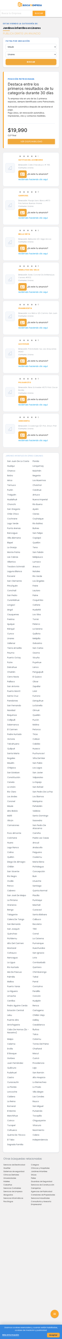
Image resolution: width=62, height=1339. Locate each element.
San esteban (13, 772)
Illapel (10, 542)
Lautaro (36, 590)
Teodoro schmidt (16, 566)
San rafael (38, 786)
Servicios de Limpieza (12, 1191)
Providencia (38, 1063)
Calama (11, 1043)
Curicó (36, 1058)
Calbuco (37, 919)
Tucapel (11, 1125)
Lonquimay (38, 466)
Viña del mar (39, 758)
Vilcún (10, 820)
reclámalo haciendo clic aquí (33, 179)
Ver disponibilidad (31, 141)
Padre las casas (41, 837)
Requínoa (12, 715)
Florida (36, 461)
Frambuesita (25, 308)
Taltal (35, 976)
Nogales (11, 758)
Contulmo (38, 986)
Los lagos (37, 767)
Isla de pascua (14, 972)
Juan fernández (15, 1063)
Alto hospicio (39, 1077)
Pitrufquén (12, 585)
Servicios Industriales (40, 1198)
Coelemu (37, 857)
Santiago (37, 885)
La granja (12, 547)
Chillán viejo (39, 1015)
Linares (10, 638)
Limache (11, 996)
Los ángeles (38, 580)
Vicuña (36, 657)
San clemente (14, 580)
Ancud (36, 842)
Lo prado (37, 1087)
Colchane (12, 837)
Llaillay (36, 1019)
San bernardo (14, 924)
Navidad (11, 710)
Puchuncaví (39, 753)
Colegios (35, 1164)
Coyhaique (38, 518)
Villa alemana (14, 537)
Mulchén (37, 470)
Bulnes (36, 528)
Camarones (13, 825)
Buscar (39, 13)
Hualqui (11, 466)
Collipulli (11, 719)
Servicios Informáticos (13, 1198)
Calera (36, 1134)
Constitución (13, 777)
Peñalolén (37, 806)
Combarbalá (39, 962)
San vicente (13, 871)
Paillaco (11, 681)
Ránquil (10, 628)
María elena (38, 861)
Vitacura (37, 1125)
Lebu (9, 1015)
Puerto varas (13, 986)
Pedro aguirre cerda (17, 1005)
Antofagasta (13, 1024)
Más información (10, 1335)
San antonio (13, 686)
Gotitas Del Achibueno (30, 160)
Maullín (10, 763)
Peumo (10, 652)
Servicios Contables (12, 1188)
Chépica (11, 767)
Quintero (37, 967)
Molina (36, 724)
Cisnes (36, 513)
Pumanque (38, 943)
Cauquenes (13, 614)
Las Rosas (23, 344)
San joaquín (13, 928)
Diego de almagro (16, 861)
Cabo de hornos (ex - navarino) (18, 1031)
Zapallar (37, 686)
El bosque (12, 1053)
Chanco (11, 470)
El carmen (12, 729)
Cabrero (11, 890)
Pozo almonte (14, 833)
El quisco (37, 676)
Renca (36, 1005)
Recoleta (37, 924)
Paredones (12, 700)
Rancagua (12, 533)
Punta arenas (14, 528)
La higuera (12, 991)
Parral (35, 981)
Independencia (40, 1139)
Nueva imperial (40, 499)
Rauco (36, 1101)
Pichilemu (12, 938)
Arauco (36, 566)
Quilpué (11, 748)
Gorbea (11, 1058)
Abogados (8, 1195)
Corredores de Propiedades (43, 1195)
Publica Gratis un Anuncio (22, 33)
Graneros (11, 905)
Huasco (36, 748)
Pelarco (36, 624)
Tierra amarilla (14, 648)
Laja (34, 1067)
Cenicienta (24, 421)
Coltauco (12, 952)
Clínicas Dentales (11, 1175)
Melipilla (36, 638)
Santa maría (13, 753)
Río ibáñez (38, 523)
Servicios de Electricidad (14, 1164)
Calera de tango (15, 919)
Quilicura (11, 1067)
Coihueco (12, 1130)
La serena (37, 628)
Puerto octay (14, 657)
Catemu (37, 1039)
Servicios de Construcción (42, 1185)
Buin (35, 876)
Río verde (37, 576)
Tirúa (35, 734)
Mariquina (37, 801)
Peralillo (36, 991)
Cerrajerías (36, 1188)
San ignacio (38, 952)
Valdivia (36, 810)
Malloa (10, 981)
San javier (38, 772)
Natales (36, 571)
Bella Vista (24, 234)
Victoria (11, 739)
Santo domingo (40, 815)
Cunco (10, 633)
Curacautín (13, 1082)
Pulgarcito (24, 382)
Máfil (9, 815)
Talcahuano (13, 743)
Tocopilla (37, 1115)
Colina (10, 852)
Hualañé (37, 609)
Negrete (37, 475)
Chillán (10, 866)
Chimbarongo (40, 972)
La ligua (11, 962)
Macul (36, 1053)
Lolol (35, 691)
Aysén (36, 509)
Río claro (11, 791)
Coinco (10, 1120)
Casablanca (39, 1024)
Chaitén (11, 672)
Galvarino (37, 643)
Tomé (36, 619)
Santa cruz (12, 695)
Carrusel (23, 195)
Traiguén (11, 494)
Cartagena (38, 1010)
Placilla (36, 895)
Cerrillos (11, 1000)
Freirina (10, 619)
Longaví (11, 604)
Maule (10, 806)
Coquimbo (38, 600)
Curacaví (37, 909)
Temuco (11, 485)
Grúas (33, 1175)
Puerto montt (13, 691)
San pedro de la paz (43, 791)
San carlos (38, 648)
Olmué (36, 710)
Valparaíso (38, 777)
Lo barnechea (39, 1082)
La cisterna (38, 938)
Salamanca (13, 724)
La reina (11, 1101)
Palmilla (11, 976)
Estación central (15, 1010)
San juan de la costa (18, 461)
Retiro (10, 475)
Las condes (38, 1096)
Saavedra (37, 820)
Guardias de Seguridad (41, 1181)
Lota (35, 957)
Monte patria (13, 552)
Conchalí (11, 590)
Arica (9, 480)
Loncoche (12, 1091)
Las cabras (12, 557)
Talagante (12, 914)
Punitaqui (37, 900)
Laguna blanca (14, 571)
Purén (10, 489)
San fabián (38, 552)
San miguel (38, 1106)
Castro (10, 1077)
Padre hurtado (14, 734)
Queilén (36, 715)
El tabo (10, 1139)
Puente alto (13, 1019)
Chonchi (11, 504)
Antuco (36, 494)
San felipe (38, 533)
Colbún (36, 739)
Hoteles (6, 1181)
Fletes (33, 1178)
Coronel (11, 801)
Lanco (36, 667)
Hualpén (37, 1000)
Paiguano (37, 852)
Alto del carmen (15, 943)
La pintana (12, 900)
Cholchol (37, 485)
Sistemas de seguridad (13, 1171)
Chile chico (13, 513)
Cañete (36, 604)
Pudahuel (12, 1072)
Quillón (10, 857)
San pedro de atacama (39, 827)
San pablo (37, 763)
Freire (35, 585)
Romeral (11, 1106)
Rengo (10, 909)
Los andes (12, 796)
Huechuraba (39, 948)
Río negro (12, 876)
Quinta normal (40, 890)
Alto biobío (12, 810)
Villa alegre (38, 1091)
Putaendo (37, 1110)
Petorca (37, 729)
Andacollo (38, 847)
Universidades (9, 1178)
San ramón (38, 1072)
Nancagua (12, 957)
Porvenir (11, 576)
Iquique (11, 624)
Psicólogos (8, 1201)
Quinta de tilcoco (16, 1134)
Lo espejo (37, 782)
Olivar (35, 681)
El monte (11, 1110)
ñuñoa (36, 1029)
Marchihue (12, 1115)
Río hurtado (13, 967)
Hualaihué (12, 499)
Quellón (36, 542)
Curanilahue (13, 600)
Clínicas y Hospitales (40, 1168)
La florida (11, 1087)
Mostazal (11, 948)
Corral (36, 933)
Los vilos (37, 614)
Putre (10, 662)
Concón (37, 996)
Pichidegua (38, 866)
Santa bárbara (40, 914)
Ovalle (10, 881)
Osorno (36, 652)
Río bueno (38, 504)
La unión (11, 786)
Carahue (37, 489)
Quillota (36, 633)
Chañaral (37, 1048)
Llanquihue (38, 700)
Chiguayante (39, 1120)
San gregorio (13, 509)
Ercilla (10, 1048)
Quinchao (12, 933)
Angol (10, 609)
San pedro (12, 595)
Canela (10, 782)
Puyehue (37, 662)
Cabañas (7, 1185)
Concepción (39, 871)
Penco (10, 885)
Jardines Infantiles (39, 1171)
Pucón (36, 719)
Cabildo (36, 743)
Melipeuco (38, 557)
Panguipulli (38, 672)
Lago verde (12, 523)
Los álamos (38, 796)
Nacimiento (38, 1130)
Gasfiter (6, 1168)
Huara (10, 842)
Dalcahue (12, 667)
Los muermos (39, 480)
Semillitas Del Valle (28, 269)
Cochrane (12, 518)
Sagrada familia (15, 1144)
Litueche (37, 881)
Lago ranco (13, 847)
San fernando (14, 705)
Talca (35, 1034)
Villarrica (11, 561)
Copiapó (37, 537)
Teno (35, 547)
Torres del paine (41, 1043)
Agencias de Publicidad (41, 1191)
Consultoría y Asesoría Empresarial (41, 1203)
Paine (35, 595)
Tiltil (34, 928)
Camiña (37, 833)
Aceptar (53, 1335)
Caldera (11, 1096)
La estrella (37, 705)
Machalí (37, 905)
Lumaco (37, 561)
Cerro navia (13, 676)
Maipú (10, 1039)
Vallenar (11, 643)
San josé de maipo (16, 895)
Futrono (36, 695)
